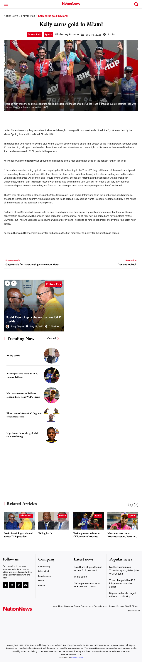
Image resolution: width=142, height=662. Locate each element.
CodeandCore (77, 657)
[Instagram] (12, 585)
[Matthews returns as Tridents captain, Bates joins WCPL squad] (52, 395)
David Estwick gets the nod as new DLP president (33, 319)
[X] (17, 117)
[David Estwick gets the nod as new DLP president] (34, 305)
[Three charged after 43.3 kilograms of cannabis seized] (52, 415)
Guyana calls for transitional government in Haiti (32, 264)
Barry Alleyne (17, 326)
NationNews (11, 15)
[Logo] (71, 3)
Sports (48, 34)
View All (51, 338)
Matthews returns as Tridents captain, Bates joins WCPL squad (23, 395)
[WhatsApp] (35, 117)
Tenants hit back (127, 264)
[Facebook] (7, 117)
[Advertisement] (31, 468)
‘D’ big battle (13, 355)
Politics (62, 515)
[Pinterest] (26, 117)
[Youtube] (25, 585)
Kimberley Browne (67, 34)
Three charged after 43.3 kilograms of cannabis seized (24, 415)
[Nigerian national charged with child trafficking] (52, 435)
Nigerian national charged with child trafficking (22, 435)
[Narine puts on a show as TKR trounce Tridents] (52, 375)
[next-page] (14, 283)
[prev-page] (7, 283)
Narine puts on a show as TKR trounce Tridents (22, 375)
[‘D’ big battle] (52, 356)
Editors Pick (28, 15)
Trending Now (20, 338)
